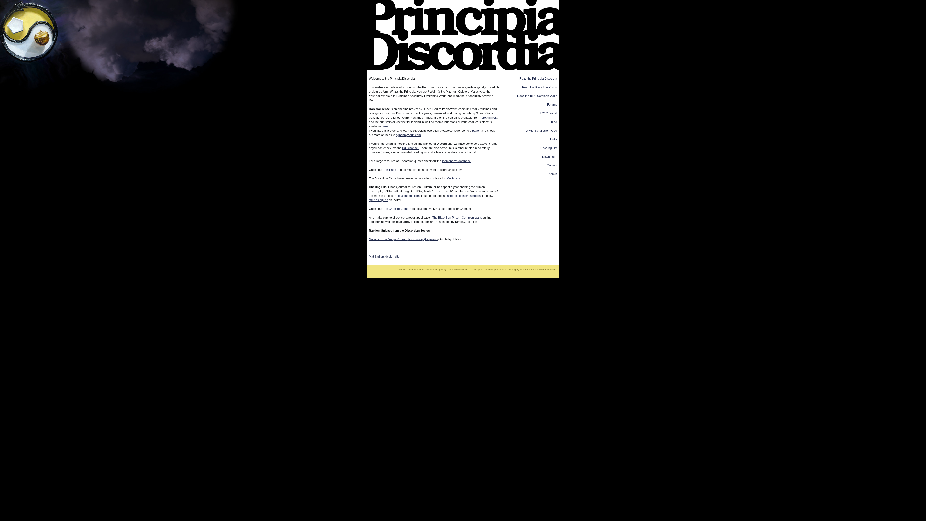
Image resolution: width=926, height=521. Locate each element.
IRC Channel (548, 113)
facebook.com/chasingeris (463, 196)
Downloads (549, 156)
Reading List (548, 148)
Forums (552, 104)
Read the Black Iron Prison (539, 87)
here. (385, 126)
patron (476, 130)
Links (553, 139)
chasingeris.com (409, 196)
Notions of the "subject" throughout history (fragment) (403, 239)
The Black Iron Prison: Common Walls (457, 217)
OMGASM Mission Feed (541, 130)
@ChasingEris (378, 200)
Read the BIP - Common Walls (537, 96)
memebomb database (456, 161)
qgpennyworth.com (408, 135)
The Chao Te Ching (396, 209)
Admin (553, 174)
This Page (389, 169)
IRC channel (410, 148)
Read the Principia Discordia (538, 78)
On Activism (454, 178)
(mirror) (492, 117)
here (483, 117)
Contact (552, 165)
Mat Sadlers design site (384, 256)
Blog (554, 122)
